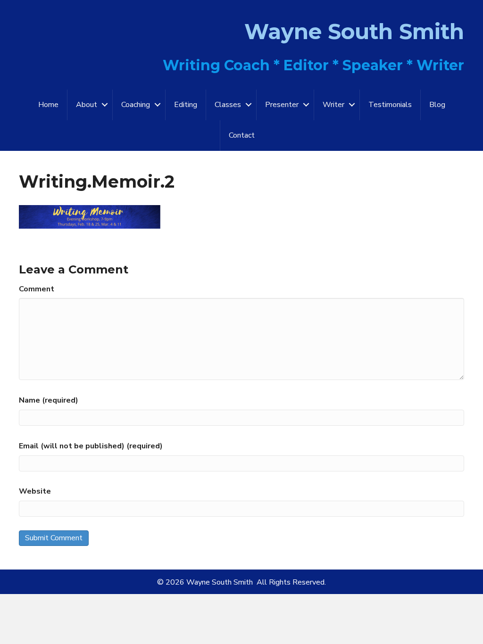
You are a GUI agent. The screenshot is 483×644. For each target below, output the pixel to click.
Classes (228, 104)
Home (48, 104)
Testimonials (390, 104)
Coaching (135, 104)
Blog (437, 104)
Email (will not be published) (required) (91, 446)
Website (35, 491)
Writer (333, 104)
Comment (36, 289)
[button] (104, 105)
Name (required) (48, 400)
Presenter (282, 104)
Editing (185, 104)
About (86, 104)
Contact (242, 135)
